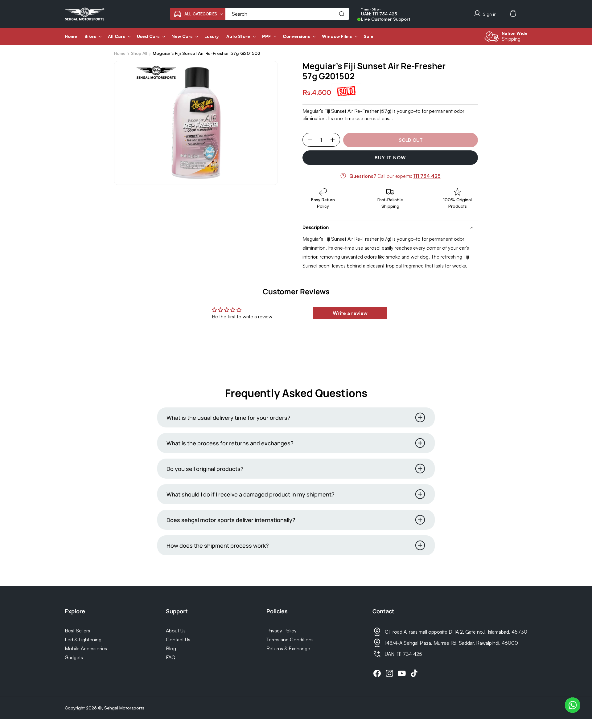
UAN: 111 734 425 (379, 14)
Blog (171, 648)
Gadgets (74, 657)
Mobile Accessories (86, 648)
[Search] (341, 14)
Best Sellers (77, 630)
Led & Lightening (83, 639)
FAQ (170, 657)
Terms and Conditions (290, 639)
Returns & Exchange (288, 648)
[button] (197, 14)
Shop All (139, 53)
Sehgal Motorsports (124, 707)
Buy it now (390, 158)
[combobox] (287, 14)
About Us (176, 630)
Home (119, 53)
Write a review (350, 313)
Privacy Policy (281, 630)
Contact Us (178, 639)
